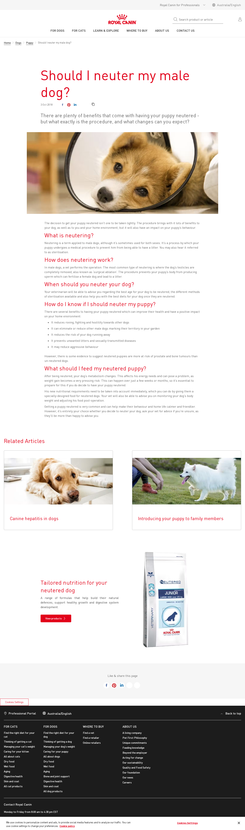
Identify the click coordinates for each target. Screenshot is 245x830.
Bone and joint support (56, 776)
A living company (132, 732)
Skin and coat (11, 781)
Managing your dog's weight (59, 746)
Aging (7, 771)
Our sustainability (132, 762)
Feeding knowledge (133, 747)
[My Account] (240, 19)
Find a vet (88, 732)
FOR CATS (10, 726)
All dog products (53, 791)
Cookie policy (67, 826)
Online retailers (92, 742)
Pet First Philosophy (134, 737)
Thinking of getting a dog (57, 741)
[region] (122, 823)
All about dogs (51, 756)
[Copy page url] (93, 104)
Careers (127, 782)
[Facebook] (62, 104)
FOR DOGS (50, 726)
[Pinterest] (68, 104)
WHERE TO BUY (93, 726)
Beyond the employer (134, 752)
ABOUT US (129, 726)
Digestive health (13, 776)
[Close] (239, 823)
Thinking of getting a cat (18, 741)
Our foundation (131, 772)
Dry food (9, 761)
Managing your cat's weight (19, 746)
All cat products (13, 786)
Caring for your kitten (16, 751)
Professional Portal (22, 713)
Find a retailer (91, 737)
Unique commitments (134, 742)
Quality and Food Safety (136, 767)
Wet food (9, 766)
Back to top (233, 713)
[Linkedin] (75, 104)
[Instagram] (81, 104)
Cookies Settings (14, 702)
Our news (127, 777)
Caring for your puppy (55, 751)
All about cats (12, 756)
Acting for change (132, 757)
